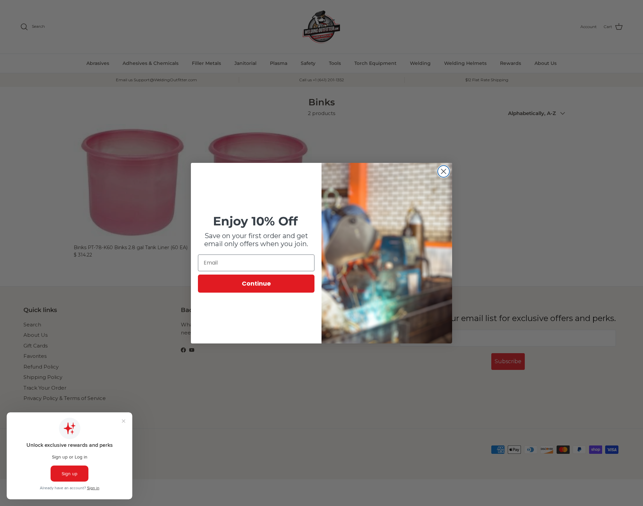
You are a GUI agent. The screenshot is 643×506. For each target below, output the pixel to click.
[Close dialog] (443, 171)
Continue (256, 283)
